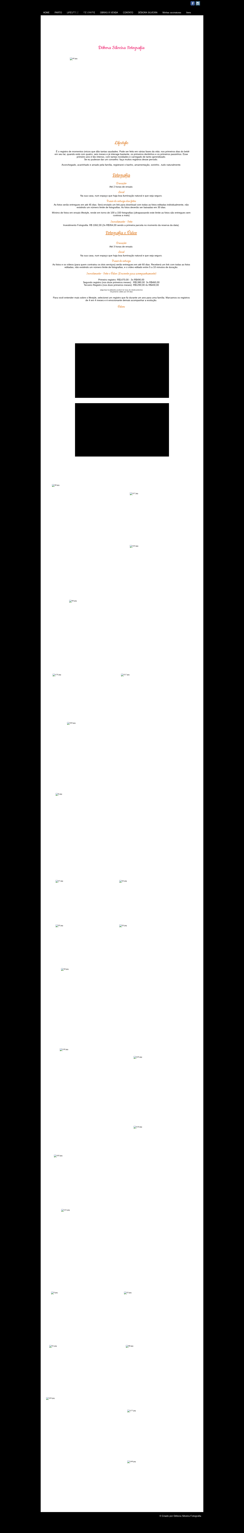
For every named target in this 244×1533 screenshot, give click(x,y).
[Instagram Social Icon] (198, 3)
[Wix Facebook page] (193, 3)
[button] (122, 7)
